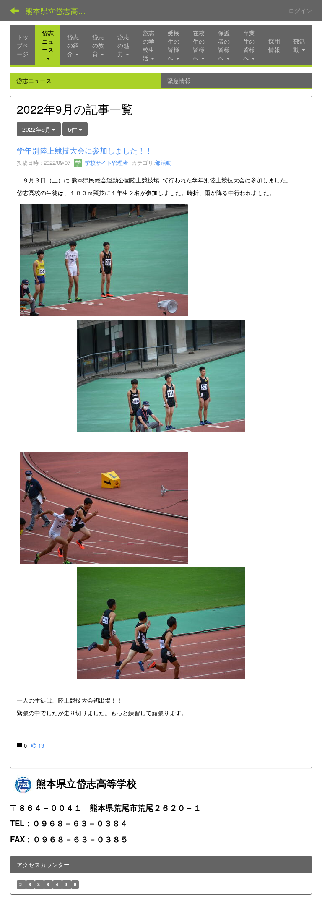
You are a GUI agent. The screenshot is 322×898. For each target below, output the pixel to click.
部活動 (163, 163)
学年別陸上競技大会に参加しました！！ (85, 150)
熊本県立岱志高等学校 (60, 10)
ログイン (300, 10)
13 (40, 746)
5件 (73, 129)
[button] (47, 45)
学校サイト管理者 (105, 163)
